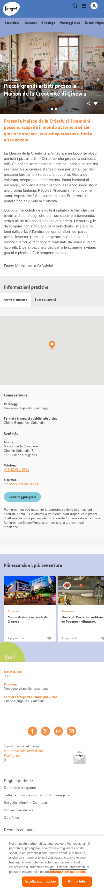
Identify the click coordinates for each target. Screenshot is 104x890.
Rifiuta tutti (76, 881)
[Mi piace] (49, 638)
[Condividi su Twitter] (45, 731)
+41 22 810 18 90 (17, 469)
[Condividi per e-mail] (71, 731)
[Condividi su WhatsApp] (58, 731)
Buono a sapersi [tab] (45, 299)
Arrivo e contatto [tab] (15, 299)
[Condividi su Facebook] (32, 731)
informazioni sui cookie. (68, 872)
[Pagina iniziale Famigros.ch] (11, 9)
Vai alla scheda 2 (52, 109)
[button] (98, 80)
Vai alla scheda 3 (56, 109)
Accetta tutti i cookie (40, 881)
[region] (52, 863)
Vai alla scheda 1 (48, 109)
